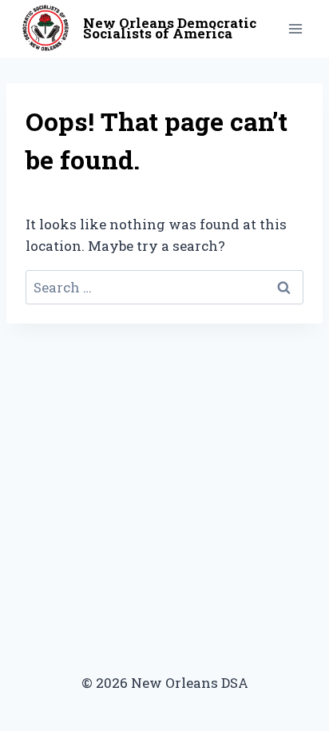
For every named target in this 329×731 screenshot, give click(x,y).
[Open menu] (295, 28)
